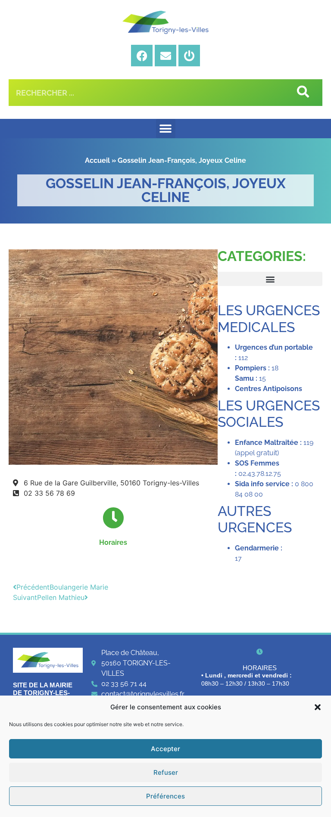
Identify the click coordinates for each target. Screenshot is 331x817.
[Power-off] (189, 55)
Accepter (165, 749)
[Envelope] (165, 55)
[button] (317, 707)
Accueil (97, 160)
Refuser (165, 772)
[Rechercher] (302, 92)
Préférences (165, 796)
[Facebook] (142, 55)
